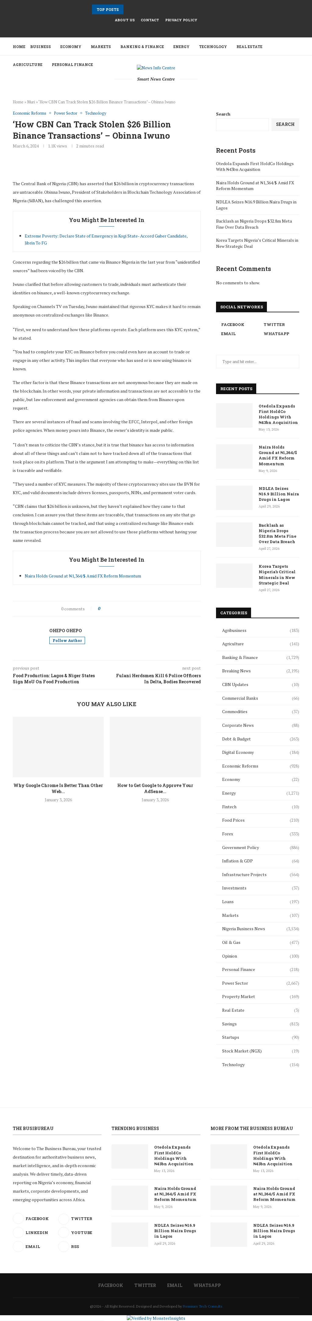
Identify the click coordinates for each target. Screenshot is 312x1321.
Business (40, 46)
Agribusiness (260, 630)
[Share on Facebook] (110, 609)
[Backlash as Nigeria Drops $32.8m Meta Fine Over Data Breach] (234, 534)
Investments (260, 888)
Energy (181, 46)
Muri (31, 102)
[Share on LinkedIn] (130, 609)
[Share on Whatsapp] (136, 609)
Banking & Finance (142, 46)
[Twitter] (152, 29)
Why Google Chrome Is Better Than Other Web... (58, 788)
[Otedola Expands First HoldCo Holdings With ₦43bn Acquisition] (234, 415)
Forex (260, 834)
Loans (260, 901)
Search (223, 114)
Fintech (260, 807)
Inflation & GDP (260, 861)
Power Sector (260, 983)
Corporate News (260, 725)
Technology (213, 46)
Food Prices (260, 820)
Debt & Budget (260, 739)
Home (19, 46)
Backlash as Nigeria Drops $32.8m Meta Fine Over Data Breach (254, 224)
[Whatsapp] (167, 29)
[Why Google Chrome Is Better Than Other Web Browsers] (58, 747)
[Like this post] (103, 609)
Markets (101, 46)
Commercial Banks (260, 698)
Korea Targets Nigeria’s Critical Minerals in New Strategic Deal (277, 574)
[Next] (136, 9)
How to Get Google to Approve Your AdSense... (155, 788)
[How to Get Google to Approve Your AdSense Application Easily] (155, 747)
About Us (125, 20)
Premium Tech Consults (202, 1306)
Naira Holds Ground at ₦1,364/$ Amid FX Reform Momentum (83, 576)
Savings (260, 1024)
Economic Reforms (260, 766)
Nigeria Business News (260, 928)
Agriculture (260, 644)
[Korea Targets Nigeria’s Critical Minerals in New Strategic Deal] (234, 575)
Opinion (260, 956)
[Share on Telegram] (142, 609)
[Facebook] (144, 29)
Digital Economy (260, 752)
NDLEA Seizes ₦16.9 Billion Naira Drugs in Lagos (279, 494)
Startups (260, 1037)
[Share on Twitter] (117, 609)
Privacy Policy (181, 20)
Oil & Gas (260, 942)
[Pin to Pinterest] (123, 609)
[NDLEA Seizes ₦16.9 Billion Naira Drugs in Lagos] (234, 498)
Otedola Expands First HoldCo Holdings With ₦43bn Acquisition (255, 166)
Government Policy (260, 847)
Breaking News (260, 671)
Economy (70, 46)
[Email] (159, 29)
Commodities (260, 711)
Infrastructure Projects (260, 874)
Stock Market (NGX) (260, 1051)
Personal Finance (260, 969)
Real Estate (249, 46)
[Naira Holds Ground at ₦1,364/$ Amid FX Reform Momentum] (234, 456)
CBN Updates (260, 684)
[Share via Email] (149, 609)
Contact (150, 20)
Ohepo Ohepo (65, 630)
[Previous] (129, 9)
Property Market (260, 996)
